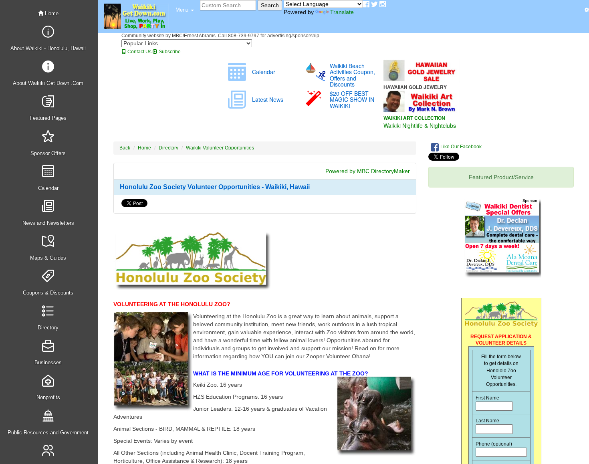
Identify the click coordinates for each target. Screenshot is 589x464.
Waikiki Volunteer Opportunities (220, 148)
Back (124, 148)
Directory (168, 148)
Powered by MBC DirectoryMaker (367, 171)
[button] (184, 10)
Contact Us (138, 51)
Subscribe (169, 51)
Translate (342, 12)
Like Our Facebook (460, 146)
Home (50, 13)
